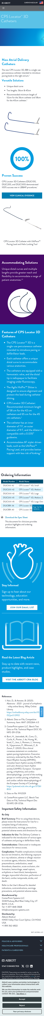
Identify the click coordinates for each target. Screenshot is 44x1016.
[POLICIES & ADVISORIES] (41, 941)
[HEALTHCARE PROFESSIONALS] (41, 945)
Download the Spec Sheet (16, 517)
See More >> (21, 994)
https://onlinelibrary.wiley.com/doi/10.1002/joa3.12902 (24, 714)
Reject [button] (22, 1005)
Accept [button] (22, 999)
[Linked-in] (31, 966)
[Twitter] (22, 966)
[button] (40, 8)
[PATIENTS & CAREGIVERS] (41, 950)
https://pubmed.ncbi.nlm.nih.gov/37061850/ (24, 788)
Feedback (41, 712)
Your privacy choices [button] (22, 1011)
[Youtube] (27, 966)
